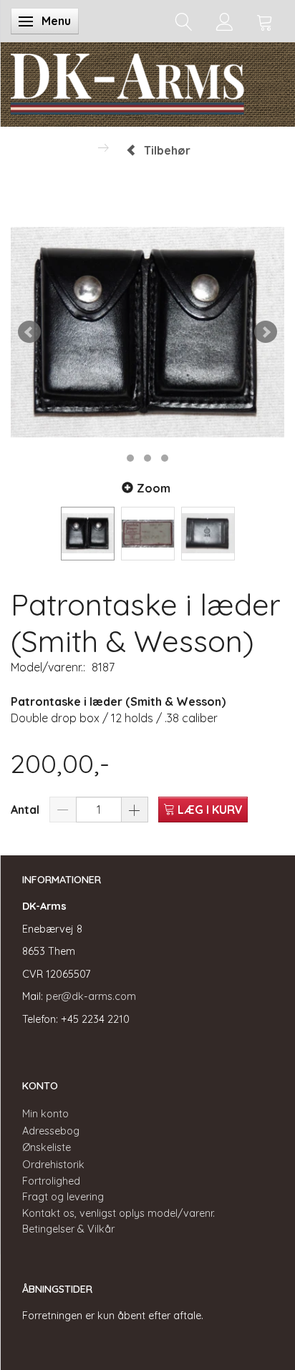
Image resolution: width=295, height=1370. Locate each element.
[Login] (224, 21)
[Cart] (265, 21)
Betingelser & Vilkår (68, 1229)
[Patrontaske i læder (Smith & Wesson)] (147, 332)
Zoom (153, 488)
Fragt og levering (63, 1196)
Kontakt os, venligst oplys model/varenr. (118, 1213)
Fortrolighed (51, 1181)
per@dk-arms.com (91, 996)
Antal (26, 809)
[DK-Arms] (127, 80)
